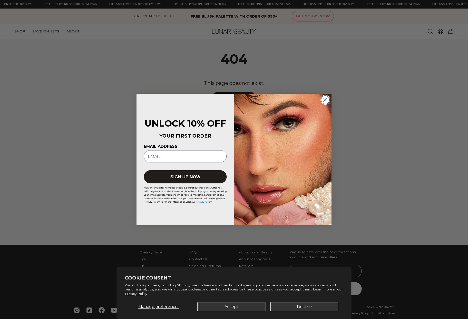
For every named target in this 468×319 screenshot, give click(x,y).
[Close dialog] (325, 100)
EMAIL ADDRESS (160, 146)
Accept (231, 306)
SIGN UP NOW (185, 176)
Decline (304, 306)
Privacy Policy (136, 294)
